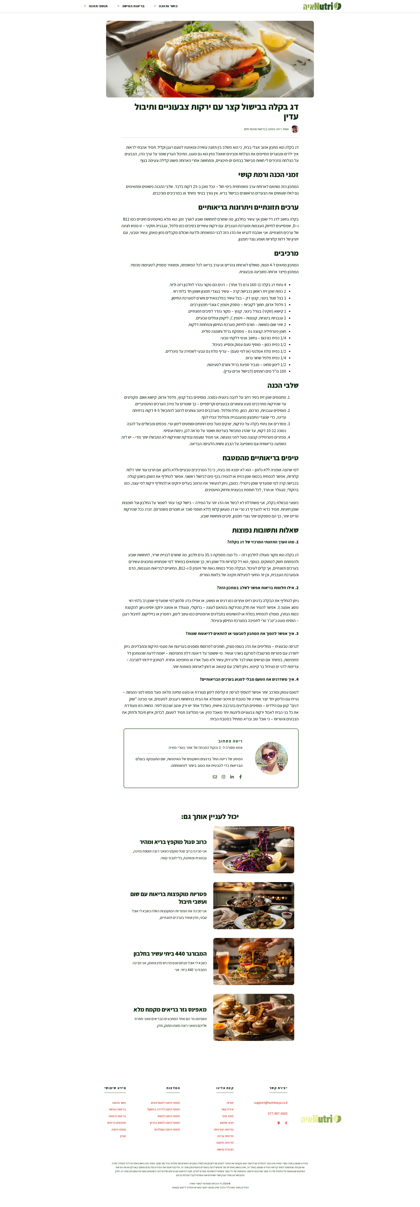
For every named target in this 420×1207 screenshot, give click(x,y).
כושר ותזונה (168, 6)
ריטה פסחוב (275, 129)
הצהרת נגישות (225, 1149)
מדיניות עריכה (225, 1136)
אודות (230, 1103)
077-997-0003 (277, 1113)
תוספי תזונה (98, 6)
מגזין (123, 1136)
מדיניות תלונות (225, 1142)
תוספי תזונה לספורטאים (165, 1103)
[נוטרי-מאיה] (322, 6)
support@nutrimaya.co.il (270, 1103)
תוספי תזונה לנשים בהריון (165, 1122)
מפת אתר (228, 1116)
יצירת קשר (227, 1109)
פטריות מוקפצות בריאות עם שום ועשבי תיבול (168, 898)
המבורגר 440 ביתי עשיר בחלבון (170, 953)
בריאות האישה (133, 6)
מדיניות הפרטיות (224, 1129)
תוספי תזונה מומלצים (167, 1129)
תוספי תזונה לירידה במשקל (163, 1109)
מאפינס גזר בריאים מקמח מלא (170, 1009)
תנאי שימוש (227, 1122)
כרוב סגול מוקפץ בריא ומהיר (173, 842)
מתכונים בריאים (116, 1122)
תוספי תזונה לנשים (169, 1116)
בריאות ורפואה (117, 1116)
